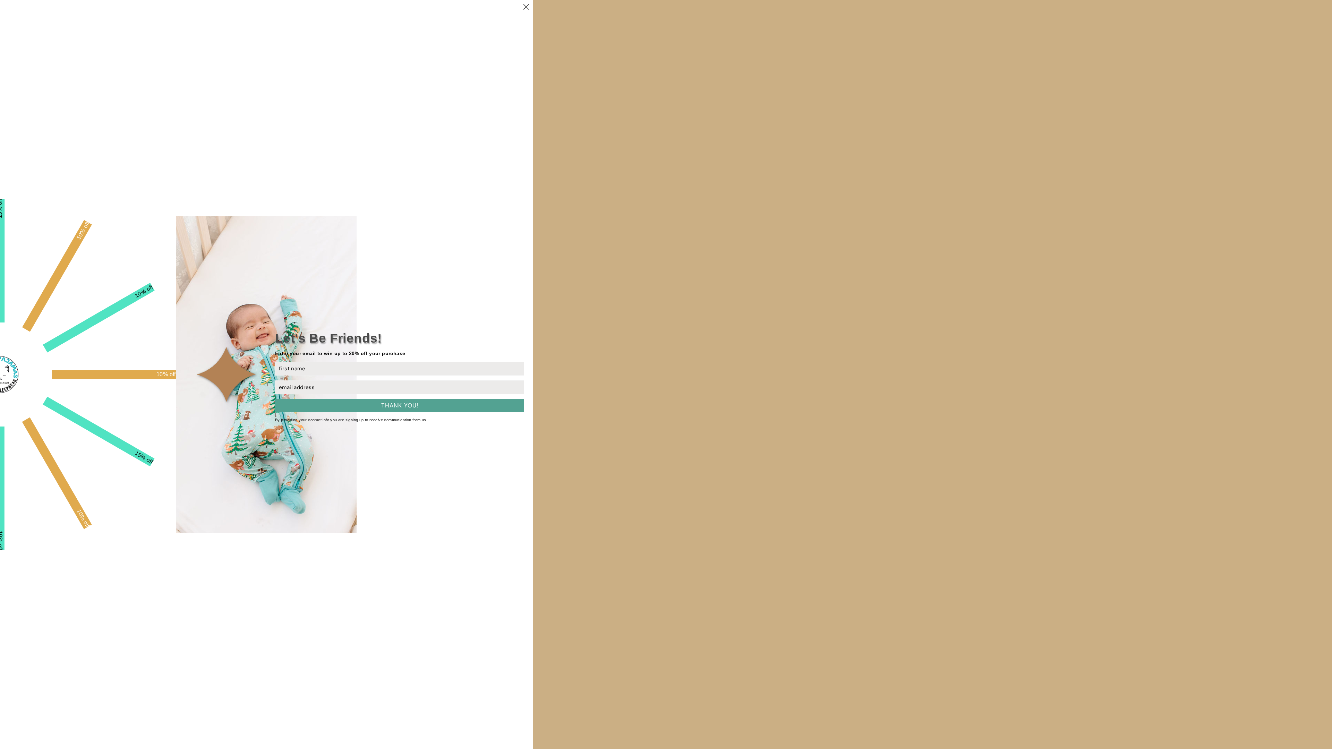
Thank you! (399, 405)
